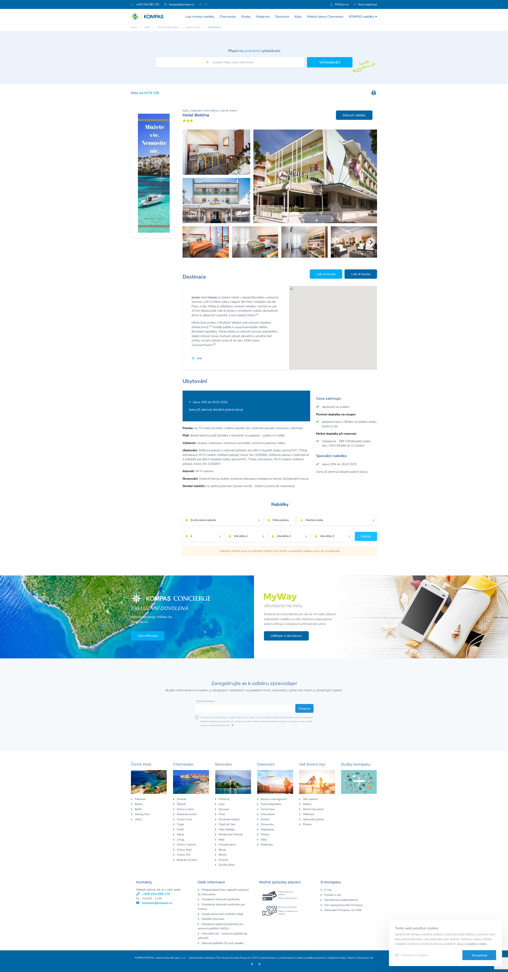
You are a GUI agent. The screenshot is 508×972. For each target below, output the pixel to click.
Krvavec (223, 860)
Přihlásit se (341, 4)
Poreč (180, 829)
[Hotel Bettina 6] (255, 242)
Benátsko (258, 297)
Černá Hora (268, 809)
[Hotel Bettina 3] (216, 200)
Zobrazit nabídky (354, 115)
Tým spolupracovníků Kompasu (343, 905)
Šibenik (181, 804)
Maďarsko (263, 16)
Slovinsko (282, 16)
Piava (195, 306)
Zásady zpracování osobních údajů (222, 914)
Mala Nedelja (227, 829)
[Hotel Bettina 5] (206, 242)
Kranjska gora (227, 844)
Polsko (265, 834)
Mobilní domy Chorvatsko (325, 16)
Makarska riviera (187, 814)
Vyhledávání (329, 62)
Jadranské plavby (313, 819)
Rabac (180, 834)
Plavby (246, 16)
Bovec (222, 850)
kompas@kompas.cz (156, 903)
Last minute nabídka (199, 16)
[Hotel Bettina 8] (354, 242)
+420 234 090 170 (147, 4)
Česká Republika (271, 804)
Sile (204, 306)
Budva (138, 804)
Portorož (224, 799)
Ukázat (366, 536)
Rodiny (307, 804)
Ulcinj (138, 819)
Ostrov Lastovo (186, 844)
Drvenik (181, 799)
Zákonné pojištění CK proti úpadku (222, 943)
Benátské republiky (204, 331)
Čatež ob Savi (227, 824)
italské (226, 297)
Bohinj (222, 855)
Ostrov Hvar (184, 819)
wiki (199, 358)
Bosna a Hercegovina (274, 799)
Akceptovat (479, 955)
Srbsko (265, 819)
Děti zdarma (310, 799)
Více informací (148, 636)
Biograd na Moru (187, 860)
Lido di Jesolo (193, 27)
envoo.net (368, 957)
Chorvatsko (227, 16)
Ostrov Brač (184, 850)
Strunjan (224, 809)
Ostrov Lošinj (185, 809)
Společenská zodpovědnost (341, 900)
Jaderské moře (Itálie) (168, 27)
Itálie (298, 16)
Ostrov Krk (183, 855)
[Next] (370, 242)
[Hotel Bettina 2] (216, 152)
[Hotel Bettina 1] (315, 176)
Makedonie (267, 829)
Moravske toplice (229, 819)
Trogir (180, 824)
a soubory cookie (476, 944)
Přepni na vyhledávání (254, 50)
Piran (222, 814)
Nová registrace (367, 4)
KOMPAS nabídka (361, 16)
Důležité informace (212, 919)
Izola (221, 804)
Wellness (308, 814)
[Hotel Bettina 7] (304, 242)
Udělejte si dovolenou (286, 636)
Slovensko (267, 824)
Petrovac (140, 799)
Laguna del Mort (241, 302)
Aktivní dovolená (313, 809)
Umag (180, 839)
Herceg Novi (142, 814)
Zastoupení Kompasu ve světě (342, 910)
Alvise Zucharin (221, 336)
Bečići (138, 809)
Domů (134, 27)
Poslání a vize (332, 895)
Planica (307, 824)
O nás (328, 890)
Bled (221, 839)
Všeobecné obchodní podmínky (220, 899)
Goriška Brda (227, 865)
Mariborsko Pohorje (231, 834)
